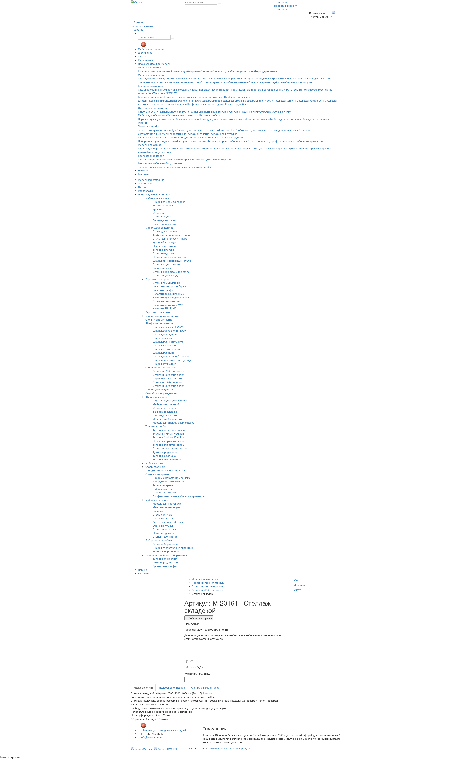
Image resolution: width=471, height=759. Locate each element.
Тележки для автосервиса (283, 130)
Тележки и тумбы (148, 126)
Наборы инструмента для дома (157, 141)
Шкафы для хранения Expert (185, 100)
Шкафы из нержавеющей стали (182, 82)
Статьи (142, 56)
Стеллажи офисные (308, 148)
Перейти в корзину (285, 5)
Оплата (298, 580)
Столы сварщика (168, 137)
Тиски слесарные (218, 141)
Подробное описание (172, 687)
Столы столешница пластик (169, 257)
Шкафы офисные (234, 148)
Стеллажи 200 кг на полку (153, 111)
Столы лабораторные (151, 159)
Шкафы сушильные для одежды (206, 104)
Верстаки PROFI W (165, 93)
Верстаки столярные (150, 97)
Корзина (281, 2)
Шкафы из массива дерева (154, 71)
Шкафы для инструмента (262, 100)
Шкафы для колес (163, 352)
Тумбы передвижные (173, 133)
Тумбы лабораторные (217, 159)
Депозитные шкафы (199, 167)
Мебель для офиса (149, 144)
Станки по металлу (259, 141)
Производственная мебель (154, 64)
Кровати (195, 71)
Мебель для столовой (185, 119)
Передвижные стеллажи (214, 111)
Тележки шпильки (291, 78)
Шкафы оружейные (237, 104)
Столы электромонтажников (179, 97)
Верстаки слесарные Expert (182, 89)
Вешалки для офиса (159, 152)
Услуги (298, 589)
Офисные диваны (163, 533)
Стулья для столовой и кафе (217, 78)
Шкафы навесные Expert (153, 100)
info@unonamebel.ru (152, 737)
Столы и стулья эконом (215, 82)
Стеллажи (206, 71)
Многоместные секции (179, 148)
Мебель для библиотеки (284, 119)
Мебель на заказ (148, 137)
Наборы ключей (238, 141)
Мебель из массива (150, 67)
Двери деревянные (265, 71)
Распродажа (145, 60)
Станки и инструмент (230, 137)
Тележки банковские (150, 167)
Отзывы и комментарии (205, 687)
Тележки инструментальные (155, 130)
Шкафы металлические (237, 97)
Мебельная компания (151, 49)
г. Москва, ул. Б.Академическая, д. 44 (163, 730)
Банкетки (198, 148)
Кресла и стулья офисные (260, 148)
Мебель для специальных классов (173, 422)
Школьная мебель (209, 115)
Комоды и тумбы (181, 71)
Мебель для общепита (151, 75)
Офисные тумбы (286, 148)
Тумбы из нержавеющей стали (181, 78)
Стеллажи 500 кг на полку (184, 111)
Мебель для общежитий (152, 115)
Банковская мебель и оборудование (160, 163)
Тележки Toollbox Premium (219, 130)
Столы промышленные (152, 89)
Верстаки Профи (209, 89)
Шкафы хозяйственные (314, 100)
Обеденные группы (269, 78)
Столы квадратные (313, 78)
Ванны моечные (238, 82)
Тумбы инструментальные (187, 130)
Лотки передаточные (174, 167)
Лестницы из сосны (242, 71)
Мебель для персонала (152, 148)
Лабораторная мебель (151, 156)
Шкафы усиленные (288, 100)
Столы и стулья (221, 71)
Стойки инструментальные (251, 130)
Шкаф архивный (237, 100)
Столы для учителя (210, 119)
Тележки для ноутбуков (223, 133)
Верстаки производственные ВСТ (270, 89)
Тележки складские (197, 133)
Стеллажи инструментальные (170, 448)
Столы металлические (304, 89)
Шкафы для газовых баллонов (168, 104)
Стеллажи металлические (153, 108)
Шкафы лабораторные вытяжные (184, 159)
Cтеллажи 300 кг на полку (275, 111)
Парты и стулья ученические (155, 119)
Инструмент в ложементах (192, 141)
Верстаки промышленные (234, 89)
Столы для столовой (150, 78)
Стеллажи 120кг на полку (244, 111)
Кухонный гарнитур (245, 78)
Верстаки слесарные (150, 86)
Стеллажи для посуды (298, 82)
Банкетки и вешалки (234, 119)
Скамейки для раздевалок (183, 115)
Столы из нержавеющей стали (266, 82)
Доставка (299, 585)
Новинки (143, 170)
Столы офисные (214, 148)
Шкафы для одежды (215, 100)
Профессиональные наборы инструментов (297, 141)
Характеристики (143, 687)
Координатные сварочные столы (198, 137)
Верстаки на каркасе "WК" (168, 305)
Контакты (143, 174)
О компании (145, 52)
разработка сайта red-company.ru (230, 748)
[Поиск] (219, 3)
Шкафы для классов (258, 119)
